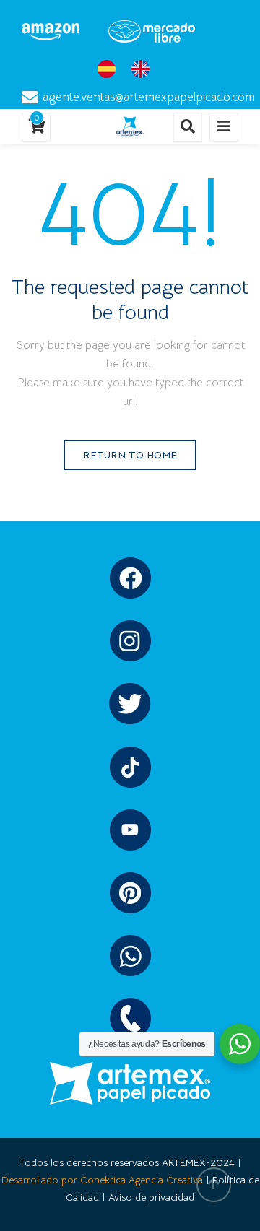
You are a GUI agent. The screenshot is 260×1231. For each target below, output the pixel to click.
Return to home (130, 454)
